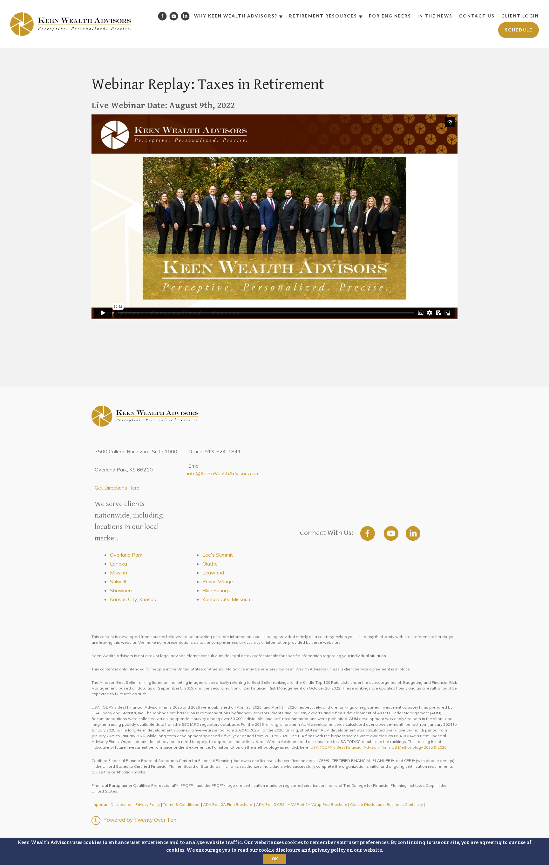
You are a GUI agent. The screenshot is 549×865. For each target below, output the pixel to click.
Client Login (520, 15)
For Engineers (390, 15)
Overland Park (126, 555)
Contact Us (477, 15)
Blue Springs (216, 590)
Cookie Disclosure (367, 804)
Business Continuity (405, 804)
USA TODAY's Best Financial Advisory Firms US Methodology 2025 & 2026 (378, 747)
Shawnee (121, 590)
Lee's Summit (217, 555)
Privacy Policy (147, 804)
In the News (434, 15)
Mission (118, 572)
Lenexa (118, 563)
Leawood (213, 572)
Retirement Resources (323, 15)
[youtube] (391, 533)
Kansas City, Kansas (133, 599)
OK (275, 859)
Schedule (518, 29)
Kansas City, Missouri (226, 599)
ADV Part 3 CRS (270, 804)
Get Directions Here (117, 487)
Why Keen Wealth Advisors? (235, 15)
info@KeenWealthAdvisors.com (223, 473)
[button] (274, 851)
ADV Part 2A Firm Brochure (227, 804)
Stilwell (118, 581)
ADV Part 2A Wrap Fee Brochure (317, 804)
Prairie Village (217, 581)
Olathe (210, 563)
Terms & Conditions (181, 804)
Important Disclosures (112, 804)
